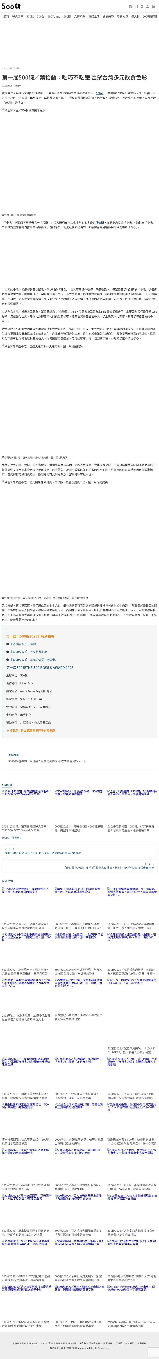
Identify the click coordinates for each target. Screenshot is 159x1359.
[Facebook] (131, 6)
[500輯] (11, 6)
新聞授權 (60, 1343)
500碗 (67, 16)
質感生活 (94, 16)
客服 (50, 1343)
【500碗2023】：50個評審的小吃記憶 (33, 660)
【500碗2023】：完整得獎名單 (28, 652)
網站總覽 (33, 1343)
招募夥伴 (142, 1343)
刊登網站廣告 (19, 1343)
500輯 (10, 68)
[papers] (142, 6)
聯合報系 (107, 1343)
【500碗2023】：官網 (23, 644)
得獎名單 (17, 16)
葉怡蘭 (15, 837)
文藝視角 (79, 16)
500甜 (40, 16)
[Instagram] (136, 6)
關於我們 (129, 1343)
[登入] (147, 6)
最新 (6, 16)
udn (4, 68)
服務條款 (72, 1343)
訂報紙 (119, 1343)
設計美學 (108, 16)
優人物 (135, 16)
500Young (54, 16)
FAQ (43, 1343)
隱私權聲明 (94, 1343)
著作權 (83, 1343)
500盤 (30, 16)
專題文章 (122, 16)
